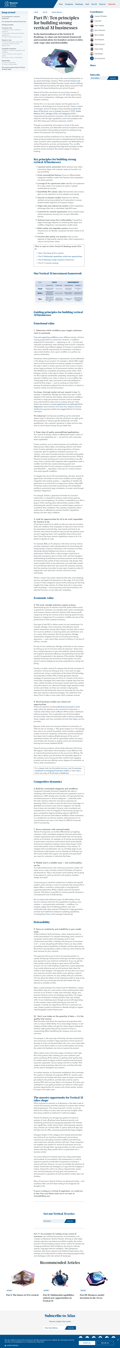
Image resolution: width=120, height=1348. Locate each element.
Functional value (7, 28)
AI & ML (45, 12)
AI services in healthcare (59, 773)
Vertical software (57, 12)
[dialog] (60, 1343)
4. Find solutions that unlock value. (12, 42)
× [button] (118, 1340)
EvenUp (58, 111)
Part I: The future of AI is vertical (51, 253)
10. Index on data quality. (9, 64)
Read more (40, 1342)
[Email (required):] (98, 78)
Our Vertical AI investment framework (14, 21)
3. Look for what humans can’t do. (12, 37)
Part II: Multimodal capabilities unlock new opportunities (60, 256)
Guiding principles (8, 25)
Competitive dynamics (9, 48)
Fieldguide (66, 113)
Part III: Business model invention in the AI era (56, 260)
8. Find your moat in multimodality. (12, 57)
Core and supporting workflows (46, 337)
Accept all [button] (87, 1343)
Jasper (43, 907)
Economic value (7, 40)
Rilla (45, 544)
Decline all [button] (105, 1343)
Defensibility (6, 61)
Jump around (8, 12)
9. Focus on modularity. (9, 62)
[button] (40, 1345)
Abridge (49, 113)
